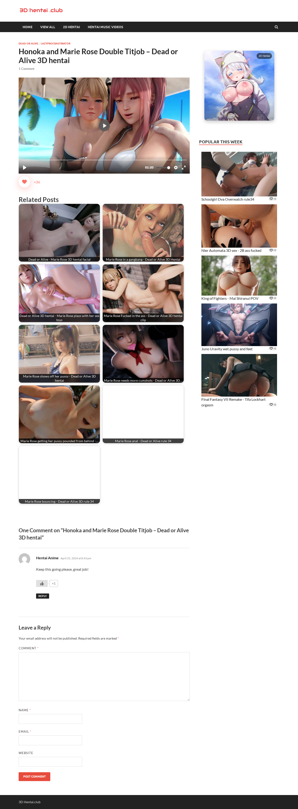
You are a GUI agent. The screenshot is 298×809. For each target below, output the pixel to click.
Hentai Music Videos (105, 27)
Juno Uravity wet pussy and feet (227, 349)
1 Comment (26, 69)
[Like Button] (24, 182)
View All (47, 27)
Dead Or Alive (28, 43)
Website (26, 753)
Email (25, 731)
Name (25, 710)
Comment (29, 648)
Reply (42, 596)
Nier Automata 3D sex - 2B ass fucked (231, 250)
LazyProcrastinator (55, 43)
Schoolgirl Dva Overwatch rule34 (227, 199)
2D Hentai (71, 27)
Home (27, 27)
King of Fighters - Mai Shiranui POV (229, 298)
